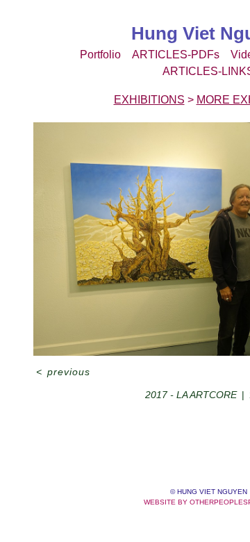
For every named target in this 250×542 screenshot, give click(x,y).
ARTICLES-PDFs (175, 54)
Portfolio (100, 54)
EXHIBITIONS (149, 100)
